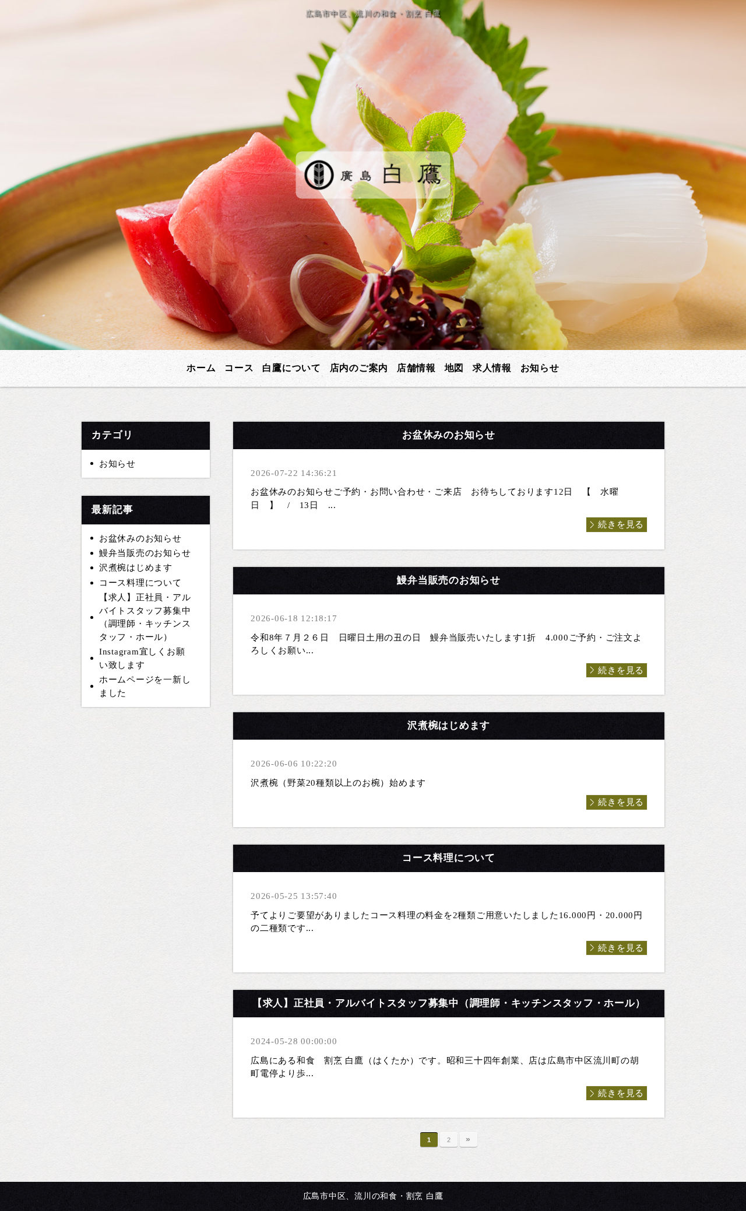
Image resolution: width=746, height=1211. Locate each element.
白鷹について (291, 368)
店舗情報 (416, 368)
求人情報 (492, 368)
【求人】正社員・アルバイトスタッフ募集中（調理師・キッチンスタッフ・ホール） (145, 617)
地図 (455, 368)
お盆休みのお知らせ (140, 538)
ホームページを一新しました (145, 686)
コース (239, 368)
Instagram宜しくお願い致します (142, 658)
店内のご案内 (359, 368)
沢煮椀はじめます (136, 567)
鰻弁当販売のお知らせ (145, 553)
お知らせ (540, 368)
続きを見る (621, 524)
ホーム (201, 368)
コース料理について (140, 582)
